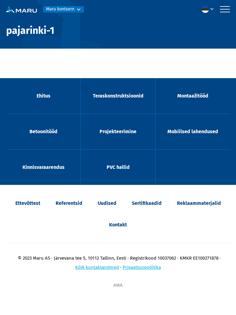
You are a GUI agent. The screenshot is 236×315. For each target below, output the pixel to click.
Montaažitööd (192, 96)
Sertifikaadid (147, 203)
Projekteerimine (118, 131)
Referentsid (69, 203)
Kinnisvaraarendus (43, 167)
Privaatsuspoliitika (142, 267)
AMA (118, 285)
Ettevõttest (27, 203)
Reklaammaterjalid (199, 203)
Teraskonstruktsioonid (118, 96)
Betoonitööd (43, 131)
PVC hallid (118, 167)
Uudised (107, 203)
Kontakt (118, 225)
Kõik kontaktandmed (97, 267)
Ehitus (43, 96)
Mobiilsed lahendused (192, 131)
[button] (209, 9)
